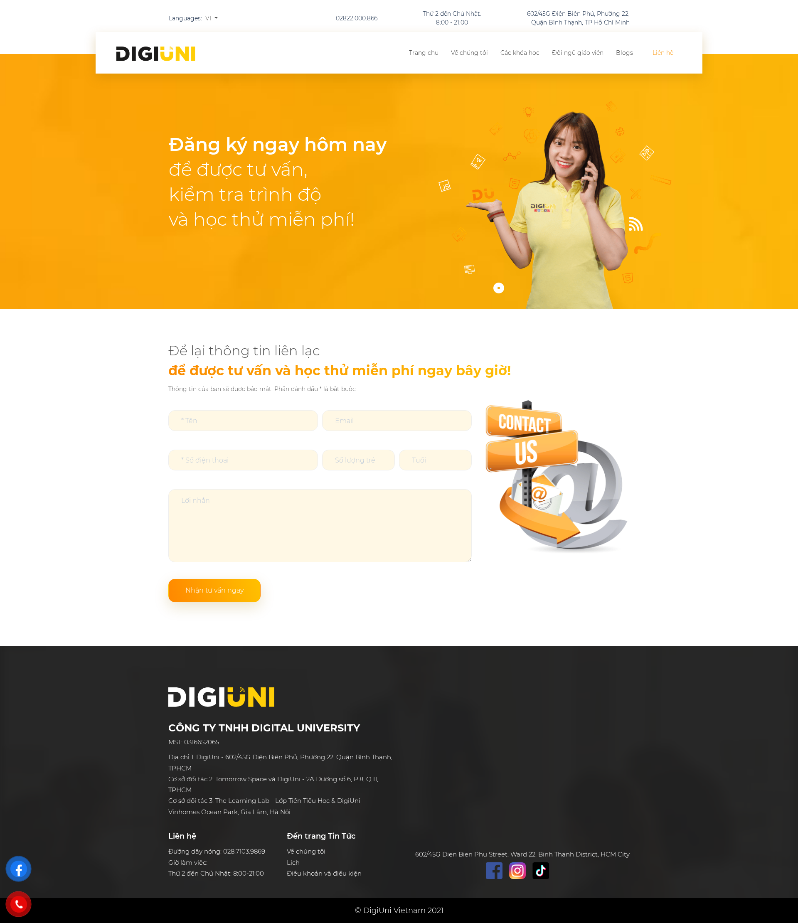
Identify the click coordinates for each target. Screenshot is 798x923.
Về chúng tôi (469, 53)
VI (209, 18)
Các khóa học (519, 53)
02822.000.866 (356, 18)
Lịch (293, 862)
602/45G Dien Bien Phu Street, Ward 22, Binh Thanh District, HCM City (522, 854)
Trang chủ (423, 53)
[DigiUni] (155, 54)
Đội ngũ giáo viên (577, 53)
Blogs (624, 53)
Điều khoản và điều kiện (324, 873)
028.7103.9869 (244, 851)
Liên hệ (663, 53)
